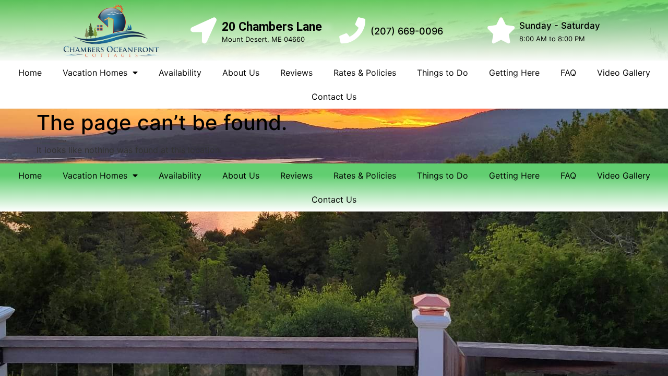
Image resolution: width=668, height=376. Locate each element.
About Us (240, 72)
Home (30, 72)
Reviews (296, 72)
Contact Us (334, 96)
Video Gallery (623, 72)
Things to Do (442, 72)
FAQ (568, 72)
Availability (180, 72)
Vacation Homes (95, 72)
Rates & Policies (364, 72)
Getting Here (514, 72)
